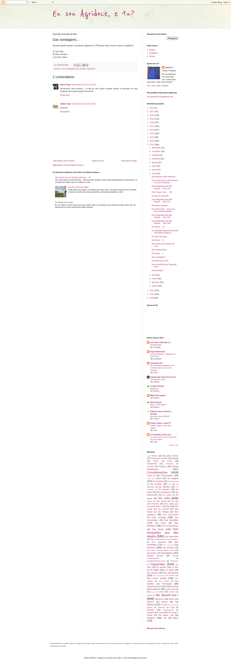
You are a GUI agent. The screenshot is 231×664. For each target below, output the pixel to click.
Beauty (175, 458)
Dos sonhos (164, 581)
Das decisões (171, 520)
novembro (156, 151)
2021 (152, 111)
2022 (152, 108)
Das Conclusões (170, 515)
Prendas (150, 610)
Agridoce (169, 67)
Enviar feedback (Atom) (73, 165)
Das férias (158, 529)
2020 (152, 115)
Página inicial (98, 161)
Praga (172, 607)
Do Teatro (169, 570)
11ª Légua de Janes (157, 379)
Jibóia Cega (65, 104)
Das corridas (159, 517)
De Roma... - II (158, 240)
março (155, 278)
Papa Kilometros (157, 352)
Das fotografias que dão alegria (162, 532)
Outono (150, 607)
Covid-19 (151, 476)
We (165, 618)
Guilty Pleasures (154, 586)
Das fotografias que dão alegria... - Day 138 (162, 222)
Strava (152, 56)
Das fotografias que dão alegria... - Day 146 (162, 187)
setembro (156, 159)
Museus (150, 602)
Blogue (152, 50)
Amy (164, 456)
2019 (152, 119)
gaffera (119, 658)
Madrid (149, 595)
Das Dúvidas (81, 69)
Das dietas (160, 523)
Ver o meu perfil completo (158, 86)
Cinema (150, 466)
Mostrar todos (173, 445)
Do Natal (154, 570)
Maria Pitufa (65, 85)
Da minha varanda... (160, 205)
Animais (174, 456)
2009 (152, 298)
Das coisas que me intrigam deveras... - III (73, 177)
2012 (152, 145)
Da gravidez (164, 489)
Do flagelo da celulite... (64, 202)
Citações (162, 466)
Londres (172, 592)
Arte (166, 458)
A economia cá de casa (160, 435)
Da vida (164, 498)
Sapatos (150, 612)
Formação (167, 583)
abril (154, 275)
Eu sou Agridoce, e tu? (94, 13)
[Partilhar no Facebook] (84, 65)
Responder (65, 95)
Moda (171, 599)
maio (154, 173)
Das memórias (159, 542)
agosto (155, 162)
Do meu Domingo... (160, 236)
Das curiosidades (68, 69)
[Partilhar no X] (81, 65)
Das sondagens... (159, 257)
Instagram (153, 53)
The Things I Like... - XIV (162, 192)
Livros (161, 592)
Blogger (143, 658)
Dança (149, 501)
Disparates (91, 69)
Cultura (158, 478)
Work (175, 618)
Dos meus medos (157, 578)
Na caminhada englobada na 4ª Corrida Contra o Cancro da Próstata (162, 368)
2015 (152, 133)
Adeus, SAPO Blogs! (158, 405)
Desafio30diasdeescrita (156, 561)
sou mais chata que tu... (160, 342)
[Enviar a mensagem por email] (75, 65)
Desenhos (174, 561)
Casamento (152, 464)
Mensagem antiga (129, 161)
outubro (155, 155)
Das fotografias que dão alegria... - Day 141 (162, 200)
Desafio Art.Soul (155, 556)
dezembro (156, 148)
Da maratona (163, 492)
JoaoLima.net (156, 363)
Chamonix (169, 464)
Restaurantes (168, 610)
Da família (164, 486)
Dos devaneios (170, 572)
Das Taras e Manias (155, 550)
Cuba (149, 478)
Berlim (155, 461)
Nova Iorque (171, 605)
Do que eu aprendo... (161, 196)
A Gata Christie (157, 386)
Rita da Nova (156, 402)
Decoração (151, 553)
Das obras (167, 545)
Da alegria (172, 478)
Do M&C (174, 567)
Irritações (155, 589)
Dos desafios (152, 573)
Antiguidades (156, 458)
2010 (152, 294)
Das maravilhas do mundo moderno (164, 539)
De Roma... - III (158, 227)
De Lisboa (170, 550)
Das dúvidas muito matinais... (164, 177)
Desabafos (166, 553)
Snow (161, 612)
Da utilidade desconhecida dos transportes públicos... (165, 231)
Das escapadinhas (170, 526)
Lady (176, 589)
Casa (169, 461)
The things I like (166, 615)
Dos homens (171, 575)
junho (154, 170)
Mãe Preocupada (157, 395)
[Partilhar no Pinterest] (87, 65)
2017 (152, 126)
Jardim (168, 589)
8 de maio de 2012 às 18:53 (84, 104)
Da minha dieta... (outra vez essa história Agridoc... (163, 210)
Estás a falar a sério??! (160, 423)
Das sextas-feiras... (160, 250)
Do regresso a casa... (161, 261)
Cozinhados (167, 475)
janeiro (155, 286)
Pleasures (161, 607)
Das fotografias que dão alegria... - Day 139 (162, 216)
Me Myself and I (167, 595)
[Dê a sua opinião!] (78, 65)
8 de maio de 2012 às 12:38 (84, 85)
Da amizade (158, 481)
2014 (152, 137)
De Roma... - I (157, 253)
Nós (162, 605)
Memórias (159, 599)
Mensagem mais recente (63, 161)
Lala (152, 592)
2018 (152, 122)
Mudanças (154, 388)
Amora (154, 456)
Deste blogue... (158, 270)
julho (154, 166)
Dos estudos (157, 575)
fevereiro (156, 282)
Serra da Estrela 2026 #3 (159, 416)
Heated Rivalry (156, 345)
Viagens (151, 618)
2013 (152, 141)
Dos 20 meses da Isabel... (79, 187)
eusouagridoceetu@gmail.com (160, 97)
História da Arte (171, 586)
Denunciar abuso (156, 628)
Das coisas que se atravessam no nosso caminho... (165, 181)
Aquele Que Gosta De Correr (163, 377)
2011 (152, 290)
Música (165, 602)
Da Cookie (156, 484)
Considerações (157, 472)
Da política (167, 495)
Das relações (168, 548)
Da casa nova (173, 481)
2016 (152, 130)
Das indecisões (171, 537)
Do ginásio (161, 567)
